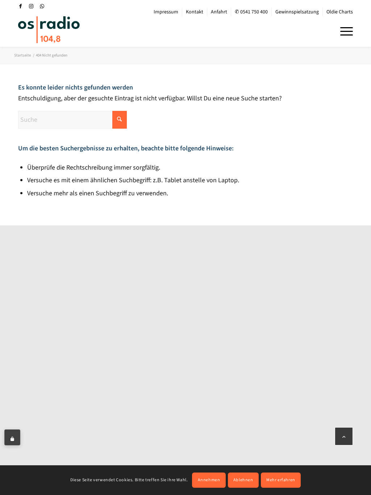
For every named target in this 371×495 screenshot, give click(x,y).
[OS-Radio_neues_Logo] (49, 29)
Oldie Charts (339, 12)
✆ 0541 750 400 (251, 12)
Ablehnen (243, 480)
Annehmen (209, 480)
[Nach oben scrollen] (344, 436)
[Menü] (344, 30)
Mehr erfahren (280, 480)
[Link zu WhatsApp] (42, 6)
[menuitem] (166, 12)
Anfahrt (219, 12)
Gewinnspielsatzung (297, 12)
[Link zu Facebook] (20, 6)
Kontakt (194, 12)
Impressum (166, 12)
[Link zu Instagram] (31, 6)
